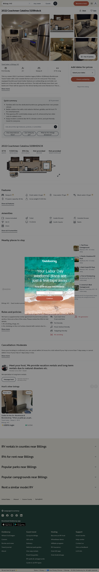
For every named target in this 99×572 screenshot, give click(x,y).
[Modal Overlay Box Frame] (49, 286)
